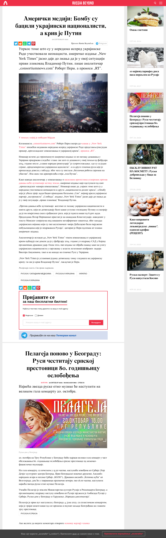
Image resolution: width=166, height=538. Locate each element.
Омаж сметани (139, 30)
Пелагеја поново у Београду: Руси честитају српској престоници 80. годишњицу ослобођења (145, 121)
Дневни (40, 315)
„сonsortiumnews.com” (44, 143)
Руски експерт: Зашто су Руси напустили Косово (145, 277)
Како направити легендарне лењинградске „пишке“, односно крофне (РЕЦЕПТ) (144, 226)
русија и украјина (65, 274)
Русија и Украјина (30, 280)
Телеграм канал (66, 335)
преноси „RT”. (88, 151)
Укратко (83, 274)
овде (74, 534)
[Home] (5, 3)
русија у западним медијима (36, 274)
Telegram (103, 43)
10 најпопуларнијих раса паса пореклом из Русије (144, 73)
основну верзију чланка (77, 523)
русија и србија (29, 513)
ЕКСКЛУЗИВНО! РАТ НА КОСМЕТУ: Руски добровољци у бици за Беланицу (143, 173)
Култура (44, 383)
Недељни (29, 315)
